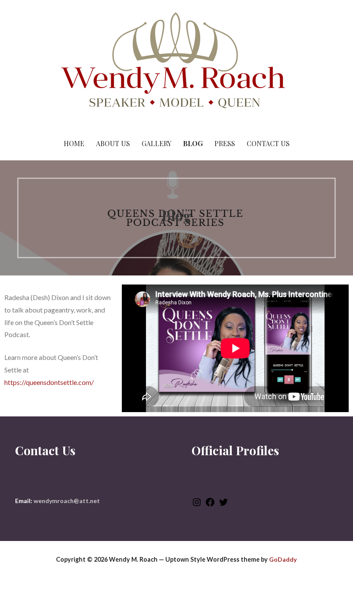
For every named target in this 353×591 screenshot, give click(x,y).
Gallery (156, 143)
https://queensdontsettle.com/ (49, 382)
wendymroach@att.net (67, 500)
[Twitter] (223, 505)
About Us (113, 143)
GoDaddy (283, 559)
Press (224, 143)
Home (74, 143)
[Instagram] (197, 505)
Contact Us (268, 143)
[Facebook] (210, 505)
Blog (193, 143)
